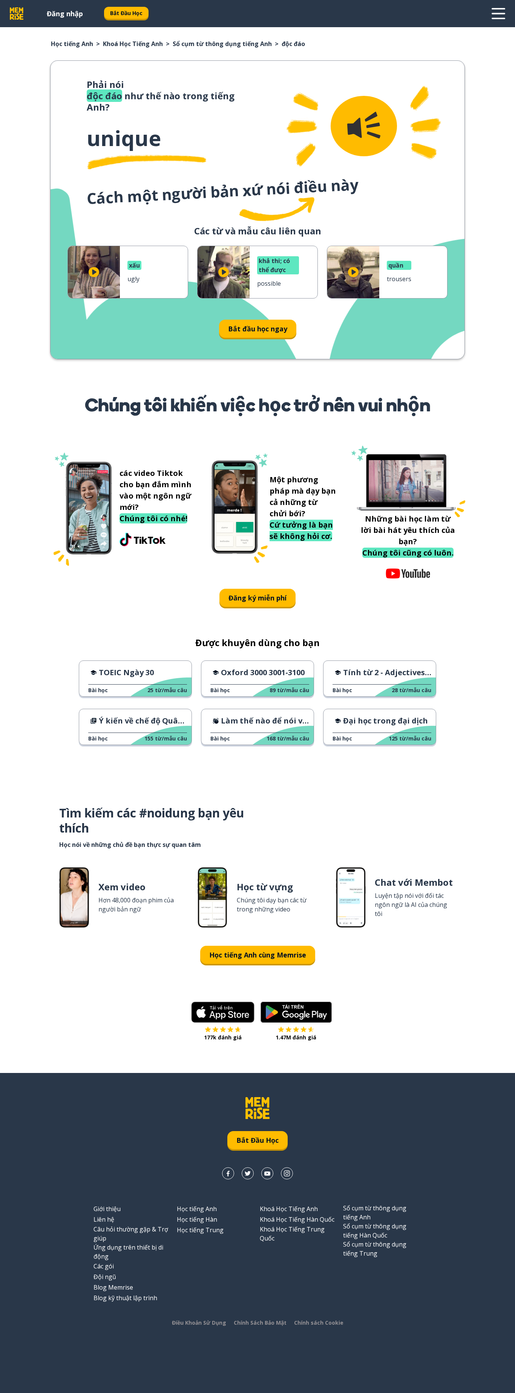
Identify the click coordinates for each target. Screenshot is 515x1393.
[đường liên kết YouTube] (267, 1173)
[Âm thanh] (364, 126)
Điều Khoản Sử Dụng (199, 1322)
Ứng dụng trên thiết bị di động (128, 1252)
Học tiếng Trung (200, 1230)
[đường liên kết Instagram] (287, 1173)
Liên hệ (103, 1219)
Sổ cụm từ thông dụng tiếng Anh (222, 44)
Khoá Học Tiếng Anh (133, 44)
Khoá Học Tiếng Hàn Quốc (297, 1219)
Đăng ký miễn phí (257, 597)
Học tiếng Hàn (197, 1219)
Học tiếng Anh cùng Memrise (257, 954)
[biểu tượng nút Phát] (94, 272)
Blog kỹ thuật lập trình (125, 1298)
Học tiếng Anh (72, 44)
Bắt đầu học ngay (257, 328)
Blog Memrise (113, 1287)
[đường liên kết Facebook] (228, 1173)
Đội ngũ (104, 1277)
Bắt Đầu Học (126, 13)
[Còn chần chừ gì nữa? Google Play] (296, 1012)
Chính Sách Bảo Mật (260, 1322)
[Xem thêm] (498, 14)
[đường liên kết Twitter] (248, 1173)
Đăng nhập (65, 13)
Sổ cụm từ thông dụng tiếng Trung (374, 1249)
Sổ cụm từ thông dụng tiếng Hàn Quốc (374, 1230)
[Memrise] (17, 14)
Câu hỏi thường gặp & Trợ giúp (130, 1233)
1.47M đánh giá (296, 1037)
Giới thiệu (107, 1209)
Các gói (103, 1266)
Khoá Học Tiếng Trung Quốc (292, 1233)
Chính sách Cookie (318, 1322)
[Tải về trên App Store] (222, 1012)
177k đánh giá (223, 1037)
